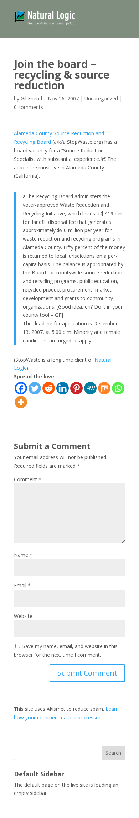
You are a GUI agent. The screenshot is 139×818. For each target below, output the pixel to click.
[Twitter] (35, 388)
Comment (27, 479)
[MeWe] (90, 388)
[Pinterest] (76, 388)
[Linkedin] (62, 388)
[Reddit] (48, 388)
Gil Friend (31, 98)
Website (23, 616)
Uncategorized (101, 98)
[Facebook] (21, 388)
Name (23, 554)
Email (22, 585)
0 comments (28, 107)
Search (113, 752)
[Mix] (104, 388)
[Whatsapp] (118, 388)
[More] (21, 402)
